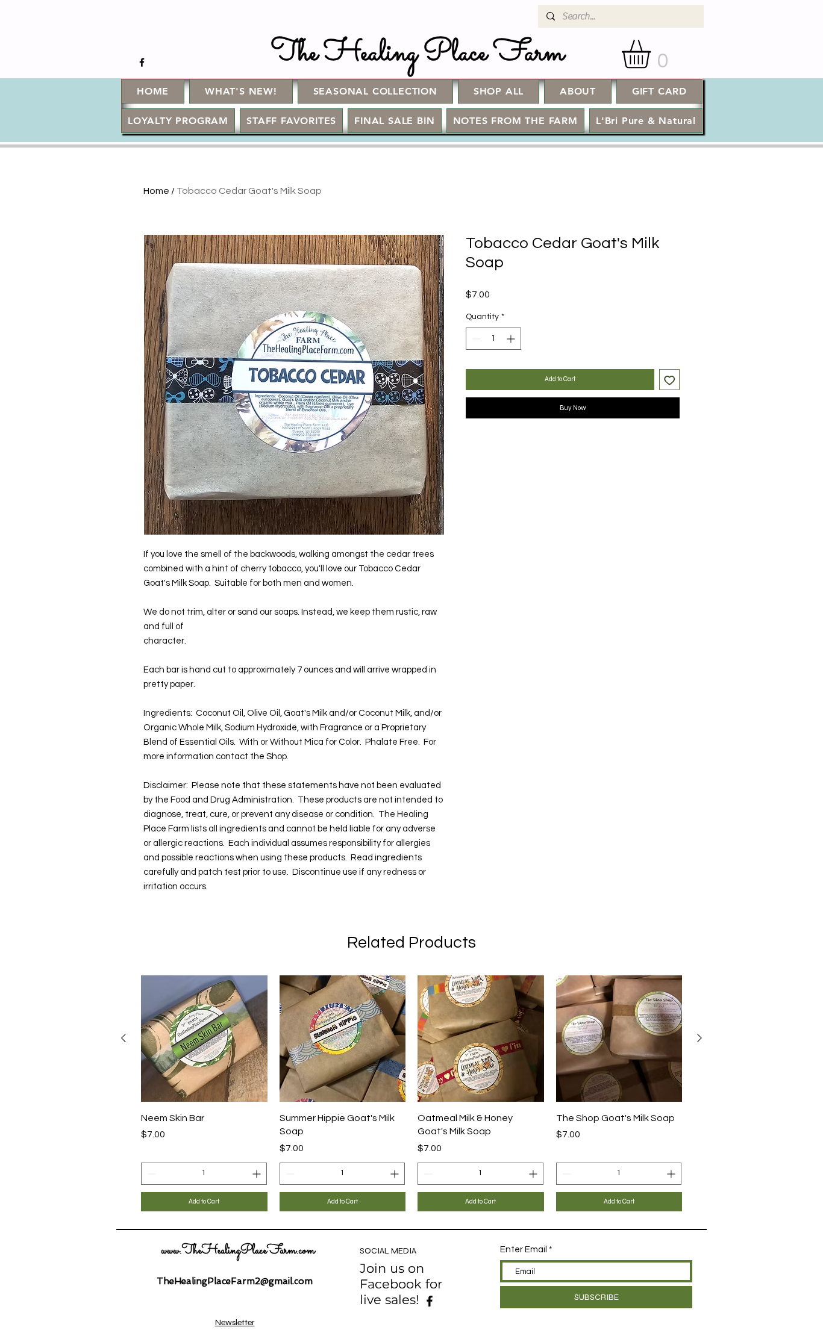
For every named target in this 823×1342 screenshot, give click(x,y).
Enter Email (523, 1249)
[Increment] (511, 338)
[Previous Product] (123, 1038)
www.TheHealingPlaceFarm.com (238, 1251)
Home (156, 191)
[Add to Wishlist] (669, 379)
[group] (411, 1093)
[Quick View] (204, 1038)
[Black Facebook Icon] (142, 62)
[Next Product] (699, 1038)
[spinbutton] (493, 338)
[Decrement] (475, 338)
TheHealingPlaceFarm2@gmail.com (235, 1281)
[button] (653, 54)
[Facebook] (429, 1301)
